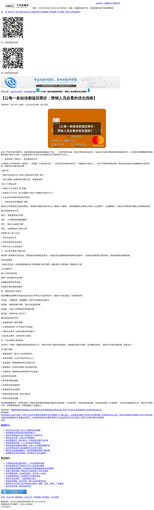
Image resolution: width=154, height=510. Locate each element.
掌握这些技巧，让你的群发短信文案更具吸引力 (39, 417)
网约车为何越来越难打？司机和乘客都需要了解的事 (28, 450)
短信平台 (28, 12)
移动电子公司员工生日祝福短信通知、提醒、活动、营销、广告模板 (35, 483)
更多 (3, 420)
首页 (3, 497)
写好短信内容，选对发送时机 (18, 486)
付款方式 (69, 12)
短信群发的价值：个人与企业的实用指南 (23, 443)
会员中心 (100, 3)
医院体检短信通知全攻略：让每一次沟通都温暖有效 (28, 445)
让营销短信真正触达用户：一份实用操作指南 (25, 463)
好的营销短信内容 (94, 410)
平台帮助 (60, 12)
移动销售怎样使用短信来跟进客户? (20, 433)
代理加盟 (52, 12)
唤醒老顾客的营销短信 (20, 410)
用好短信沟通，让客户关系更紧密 (20, 438)
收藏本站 (108, 3)
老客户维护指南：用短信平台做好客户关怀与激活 (27, 471)
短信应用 (20, 12)
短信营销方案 (30, 92)
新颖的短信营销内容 (53, 410)
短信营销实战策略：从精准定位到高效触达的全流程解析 (30, 468)
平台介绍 (10, 497)
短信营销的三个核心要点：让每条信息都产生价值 (69, 415)
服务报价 (36, 12)
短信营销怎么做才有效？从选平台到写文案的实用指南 (24, 415)
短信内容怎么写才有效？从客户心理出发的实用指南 (82, 417)
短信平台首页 (16, 92)
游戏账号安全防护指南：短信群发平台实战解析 (26, 453)
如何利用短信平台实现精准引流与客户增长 (24, 448)
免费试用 (116, 3)
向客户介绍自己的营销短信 (74, 410)
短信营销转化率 (37, 410)
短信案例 (44, 12)
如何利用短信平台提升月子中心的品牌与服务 (25, 466)
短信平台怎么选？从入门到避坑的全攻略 (23, 430)
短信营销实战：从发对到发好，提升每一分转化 (26, 473)
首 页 (4, 12)
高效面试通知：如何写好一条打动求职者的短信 (26, 481)
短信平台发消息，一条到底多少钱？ (21, 478)
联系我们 (76, 12)
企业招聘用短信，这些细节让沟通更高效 (23, 476)
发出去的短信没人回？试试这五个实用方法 (24, 435)
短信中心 (11, 12)
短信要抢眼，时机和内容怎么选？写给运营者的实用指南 (114, 415)
